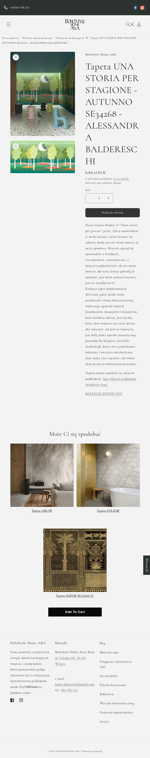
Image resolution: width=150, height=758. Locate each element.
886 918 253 (69, 690)
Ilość (88, 190)
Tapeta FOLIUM (108, 511)
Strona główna (10, 38)
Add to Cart (75, 612)
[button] (8, 24)
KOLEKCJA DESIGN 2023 (104, 394)
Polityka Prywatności (113, 685)
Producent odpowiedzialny (116, 712)
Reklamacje (107, 694)
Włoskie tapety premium (37, 38)
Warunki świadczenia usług (117, 703)
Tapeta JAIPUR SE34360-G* (75, 596)
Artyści (104, 722)
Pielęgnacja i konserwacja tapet (116, 664)
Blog (103, 643)
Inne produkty (109, 676)
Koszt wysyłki (121, 178)
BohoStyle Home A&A (68, 751)
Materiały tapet (109, 652)
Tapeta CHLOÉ (42, 511)
